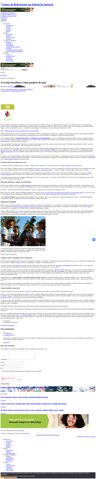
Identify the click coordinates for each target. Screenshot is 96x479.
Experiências (9, 43)
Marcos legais (9, 470)
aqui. (28, 433)
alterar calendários (26, 185)
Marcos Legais (10, 60)
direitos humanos (5, 141)
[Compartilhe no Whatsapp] (4, 91)
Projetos (8, 28)
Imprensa (8, 30)
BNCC (92, 156)
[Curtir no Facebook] (48, 96)
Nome (3, 362)
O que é (8, 54)
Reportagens (9, 34)
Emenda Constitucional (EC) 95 (9, 151)
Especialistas (9, 59)
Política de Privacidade (11, 477)
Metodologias (10, 45)
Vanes (7, 333)
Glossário (8, 57)
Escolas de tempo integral (13, 47)
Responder (6, 342)
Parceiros (8, 27)
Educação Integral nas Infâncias (14, 51)
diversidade (8, 89)
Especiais (8, 39)
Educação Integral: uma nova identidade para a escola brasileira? (22, 131)
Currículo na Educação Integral (14, 50)
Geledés (27, 294)
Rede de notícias (10, 37)
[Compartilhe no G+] (8, 91)
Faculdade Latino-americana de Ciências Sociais (26, 206)
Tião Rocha (68, 165)
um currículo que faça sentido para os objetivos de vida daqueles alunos (64, 192)
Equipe (8, 31)
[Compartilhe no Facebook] (18, 91)
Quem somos (9, 25)
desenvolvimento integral (11, 159)
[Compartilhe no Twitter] (12, 91)
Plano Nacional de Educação (47, 148)
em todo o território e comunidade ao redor (40, 170)
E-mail (3, 365)
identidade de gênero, (6, 297)
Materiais (8, 42)
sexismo (38, 262)
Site (2, 368)
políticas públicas (28, 89)
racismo (18, 262)
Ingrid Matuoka (12, 86)
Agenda (8, 36)
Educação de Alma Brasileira (64, 265)
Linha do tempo (10, 56)
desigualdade (60, 271)
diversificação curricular (17, 89)
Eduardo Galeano (27, 315)
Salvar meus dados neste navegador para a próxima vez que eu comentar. (21, 371)
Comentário (4, 359)
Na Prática (9, 48)
